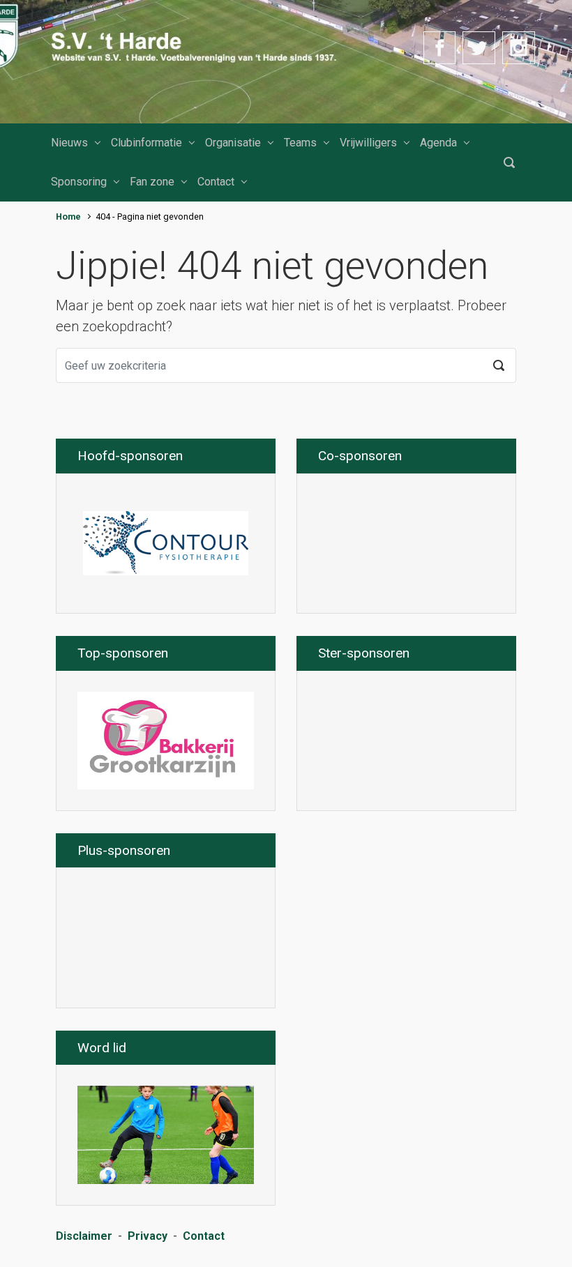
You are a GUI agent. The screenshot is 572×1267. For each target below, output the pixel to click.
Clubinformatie (146, 142)
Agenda (438, 142)
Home (68, 216)
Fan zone (152, 181)
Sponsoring (79, 181)
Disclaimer (84, 1236)
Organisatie (233, 142)
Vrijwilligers (368, 142)
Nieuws (69, 142)
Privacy (147, 1236)
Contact (215, 181)
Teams (300, 142)
